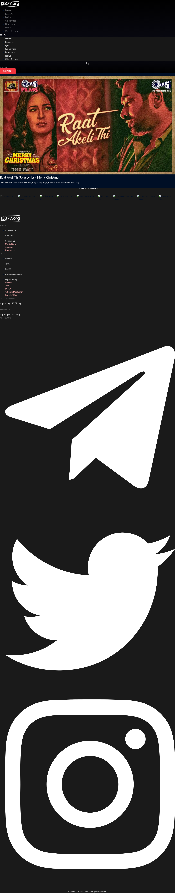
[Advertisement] (46, 6)
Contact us (10, 241)
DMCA (8, 269)
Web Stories (11, 31)
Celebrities (10, 21)
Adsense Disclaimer (14, 274)
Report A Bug (11, 280)
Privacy (8, 259)
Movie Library (11, 230)
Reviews (9, 14)
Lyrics (8, 17)
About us (9, 236)
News (8, 28)
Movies (9, 39)
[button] (87, 35)
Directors (10, 24)
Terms (7, 264)
